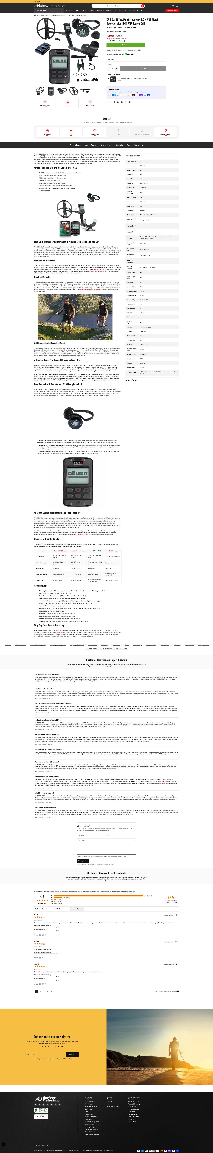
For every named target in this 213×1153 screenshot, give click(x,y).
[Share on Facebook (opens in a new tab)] (40, 935)
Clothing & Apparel (91, 1127)
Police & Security (90, 1132)
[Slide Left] (81, 1)
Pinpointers (88, 1104)
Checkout (109, 1101)
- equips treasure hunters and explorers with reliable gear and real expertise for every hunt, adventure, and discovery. (81, 1150)
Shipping (109, 39)
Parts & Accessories (91, 1116)
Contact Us (131, 1111)
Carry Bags (88, 1109)
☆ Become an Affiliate (172, 10)
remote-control (189, 645)
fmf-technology (137, 645)
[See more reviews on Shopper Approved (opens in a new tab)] (46, 935)
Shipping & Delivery (134, 1101)
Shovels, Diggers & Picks (92, 1124)
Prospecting (88, 1119)
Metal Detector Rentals (92, 1134)
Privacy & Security (133, 1109)
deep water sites (163, 783)
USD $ (43, 1145)
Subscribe (71, 1054)
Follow (38, 1)
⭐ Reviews (131, 1119)
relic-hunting (177, 645)
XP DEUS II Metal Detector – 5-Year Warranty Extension (132, 78)
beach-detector (92, 645)
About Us (131, 1099)
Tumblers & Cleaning (91, 1129)
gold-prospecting (151, 645)
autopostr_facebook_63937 (38, 645)
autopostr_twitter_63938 (77, 645)
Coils (86, 1111)
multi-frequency (165, 645)
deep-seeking (116, 645)
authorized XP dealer (63, 632)
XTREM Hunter (112, 551)
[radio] (106, 895)
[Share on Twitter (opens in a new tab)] (43, 935)
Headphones (89, 1114)
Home (36, 15)
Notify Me (127, 45)
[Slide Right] (131, 1)
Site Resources (132, 1114)
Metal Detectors (131, 27)
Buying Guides (132, 1122)
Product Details (75, 145)
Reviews (94, 145)
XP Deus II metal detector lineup (97, 271)
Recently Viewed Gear (135, 145)
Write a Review (77, 909)
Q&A (86, 145)
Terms (59, 1059)
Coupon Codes (133, 1106)
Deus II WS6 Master (60, 551)
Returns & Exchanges (134, 1104)
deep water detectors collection (90, 289)
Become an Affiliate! (112, 1106)
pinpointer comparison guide (79, 534)
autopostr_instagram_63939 (58, 645)
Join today (120, 145)
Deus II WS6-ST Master (78, 551)
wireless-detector (93, 648)
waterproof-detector (203, 645)
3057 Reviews (44, 903)
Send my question (83, 861)
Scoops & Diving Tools (92, 1122)
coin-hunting (104, 645)
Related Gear (105, 145)
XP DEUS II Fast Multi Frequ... (77, 15)
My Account (110, 1099)
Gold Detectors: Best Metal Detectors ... (53, 15)
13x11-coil (8, 645)
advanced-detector (20, 645)
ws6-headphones (107, 648)
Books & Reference (91, 1106)
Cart (107, 1104)
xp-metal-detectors (121, 648)
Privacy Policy (68, 1059)
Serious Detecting (44, 1150)
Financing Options (133, 1116)
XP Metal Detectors (116, 27)
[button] (142, 5)
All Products (88, 1099)
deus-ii (127, 645)
